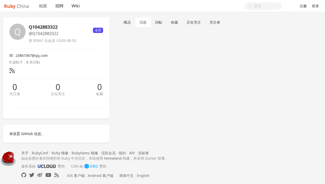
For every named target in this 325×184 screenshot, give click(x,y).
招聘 (59, 6)
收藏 (99, 93)
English (143, 175)
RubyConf (40, 152)
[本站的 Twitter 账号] (31, 175)
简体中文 (126, 175)
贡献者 (143, 152)
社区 (43, 6)
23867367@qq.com (31, 55)
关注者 (14, 93)
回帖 (158, 22)
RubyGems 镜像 (85, 152)
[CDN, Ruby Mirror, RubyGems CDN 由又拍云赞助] (91, 166)
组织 (122, 152)
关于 (24, 152)
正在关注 (58, 93)
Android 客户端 (100, 175)
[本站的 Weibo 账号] (39, 175)
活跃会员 (108, 152)
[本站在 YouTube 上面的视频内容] (48, 175)
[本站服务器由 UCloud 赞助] (47, 166)
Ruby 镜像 (60, 152)
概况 (127, 22)
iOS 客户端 (76, 175)
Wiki (76, 6)
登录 (315, 6)
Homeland (113, 158)
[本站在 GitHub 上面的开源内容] (23, 175)
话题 (143, 22)
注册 (303, 6)
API (132, 152)
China (16, 6)
